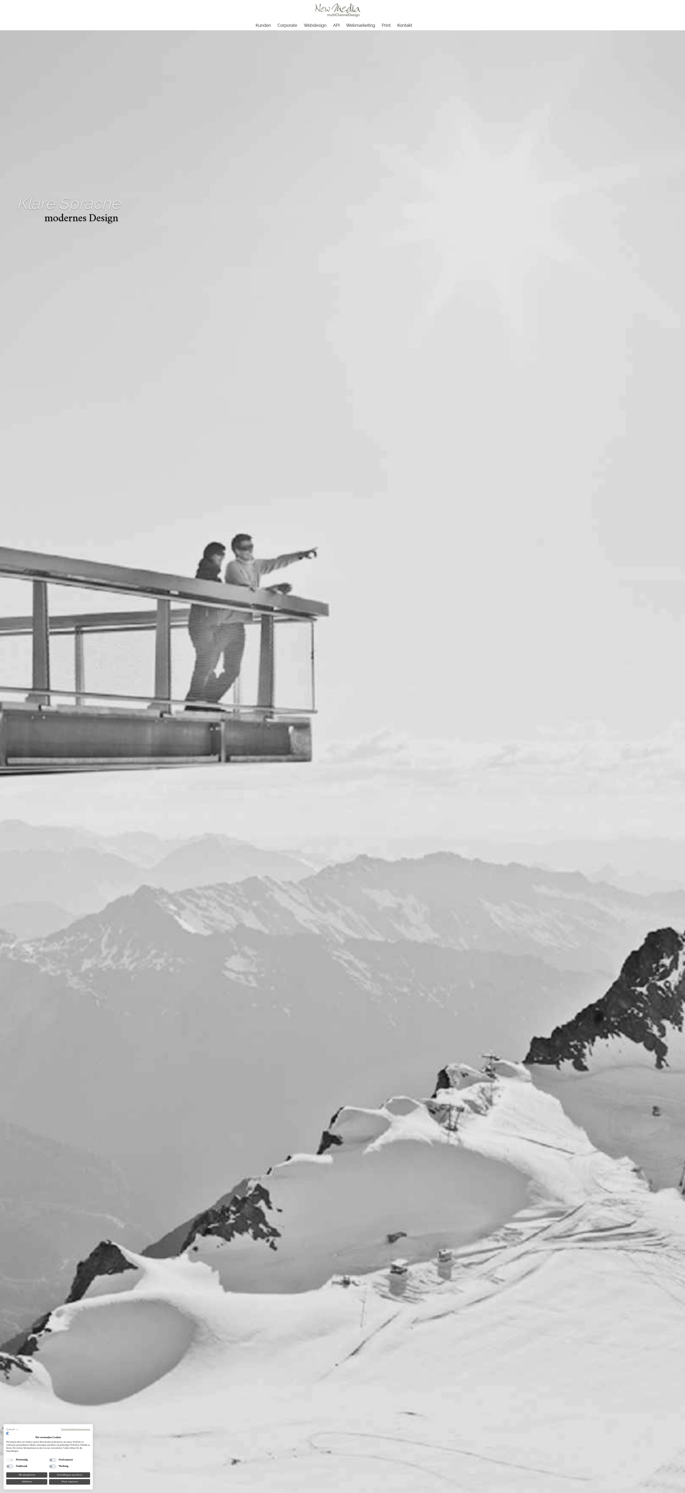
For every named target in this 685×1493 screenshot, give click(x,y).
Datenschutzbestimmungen (75, 1429)
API (336, 25)
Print (386, 25)
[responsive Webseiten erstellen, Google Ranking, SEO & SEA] (338, 10)
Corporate (287, 25)
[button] (12, 1430)
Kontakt (404, 25)
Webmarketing (360, 25)
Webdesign (315, 25)
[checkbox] (9, 1460)
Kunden (263, 25)
